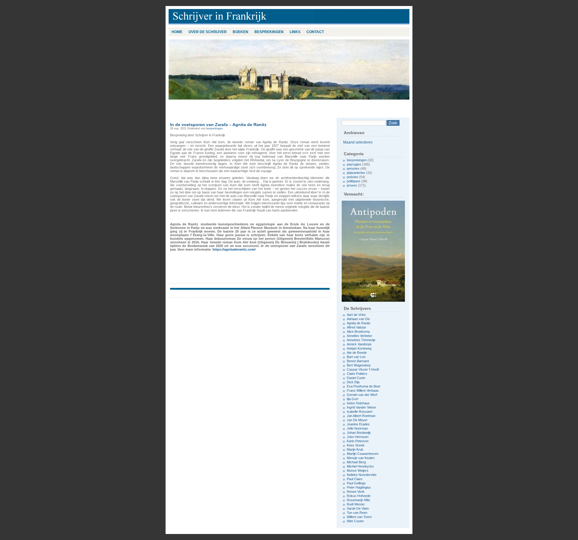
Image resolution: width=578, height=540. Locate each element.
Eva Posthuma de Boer (364, 386)
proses (352, 185)
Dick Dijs (353, 382)
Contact (315, 32)
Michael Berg (356, 462)
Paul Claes (354, 479)
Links (295, 32)
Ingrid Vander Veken (361, 407)
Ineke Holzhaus (358, 403)
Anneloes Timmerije (361, 340)
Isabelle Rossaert (359, 411)
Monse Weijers (357, 470)
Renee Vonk (356, 491)
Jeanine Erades (358, 424)
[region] (289, 69)
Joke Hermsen (357, 437)
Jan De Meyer (357, 420)
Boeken (240, 32)
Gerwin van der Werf (362, 395)
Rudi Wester (356, 504)
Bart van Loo (356, 357)
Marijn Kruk (355, 449)
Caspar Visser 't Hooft (363, 369)
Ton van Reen (357, 512)
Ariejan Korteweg (359, 348)
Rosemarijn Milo (358, 500)
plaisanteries (356, 172)
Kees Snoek (356, 445)
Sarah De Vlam (358, 508)
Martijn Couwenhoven (362, 453)
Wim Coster (355, 521)
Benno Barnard (358, 361)
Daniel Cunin (356, 378)
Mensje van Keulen (360, 458)
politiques (353, 181)
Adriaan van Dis (358, 319)
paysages (354, 164)
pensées (353, 168)
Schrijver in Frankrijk (247, 16)
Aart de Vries (356, 314)
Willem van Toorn (359, 517)
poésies (352, 177)
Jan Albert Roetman (361, 416)
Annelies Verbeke (359, 336)
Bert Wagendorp (359, 365)
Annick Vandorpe (359, 344)
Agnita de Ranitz (359, 323)
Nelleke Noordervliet (361, 475)
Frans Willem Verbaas (363, 390)
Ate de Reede (357, 352)
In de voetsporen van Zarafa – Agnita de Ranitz (218, 124)
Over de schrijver (207, 32)
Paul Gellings (356, 483)
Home (177, 32)
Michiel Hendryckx (360, 466)
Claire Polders (357, 373)
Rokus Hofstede (359, 496)
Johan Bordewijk (359, 432)
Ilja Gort (352, 399)
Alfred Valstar (356, 327)
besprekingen (269, 32)
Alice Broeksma (358, 331)
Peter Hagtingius (359, 487)
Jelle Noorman (357, 428)
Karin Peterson (357, 441)
